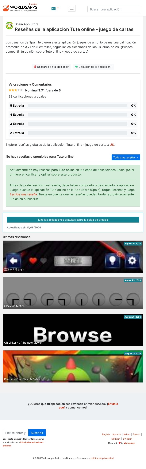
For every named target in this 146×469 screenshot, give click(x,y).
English (106, 434)
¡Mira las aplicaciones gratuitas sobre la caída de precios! (73, 219)
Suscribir (37, 433)
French (136, 434)
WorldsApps (129, 443)
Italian (127, 434)
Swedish (127, 438)
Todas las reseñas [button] (124, 157)
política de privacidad (102, 458)
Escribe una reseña (23, 194)
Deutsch (115, 438)
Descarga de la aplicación (52, 66)
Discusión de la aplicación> (95, 66)
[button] (55, 8)
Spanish (116, 434)
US (112, 144)
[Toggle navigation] (72, 8)
